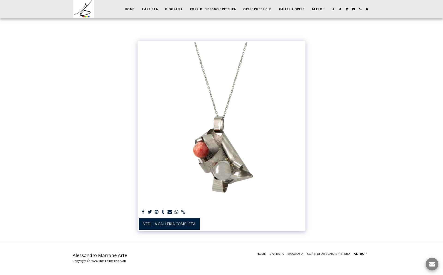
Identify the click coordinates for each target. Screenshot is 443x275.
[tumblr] (163, 212)
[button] (333, 9)
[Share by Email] (170, 212)
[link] (183, 212)
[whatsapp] (176, 212)
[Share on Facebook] (143, 212)
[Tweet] (149, 212)
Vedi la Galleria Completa (169, 223)
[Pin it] (156, 212)
